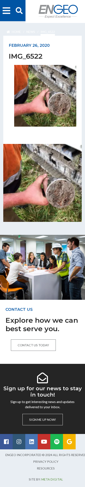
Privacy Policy (45, 461)
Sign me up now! (42, 419)
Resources (46, 468)
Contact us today (33, 345)
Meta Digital (52, 479)
